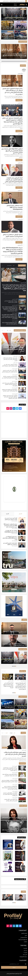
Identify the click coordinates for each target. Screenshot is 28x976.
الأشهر (20, 513)
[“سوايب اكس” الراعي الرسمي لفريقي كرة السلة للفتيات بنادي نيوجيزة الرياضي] (22, 370)
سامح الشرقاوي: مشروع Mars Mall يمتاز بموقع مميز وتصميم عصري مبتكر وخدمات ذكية (10, 525)
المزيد (6, 732)
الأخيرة (7, 513)
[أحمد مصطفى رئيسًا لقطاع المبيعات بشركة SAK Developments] (14, 628)
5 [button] (21, 61)
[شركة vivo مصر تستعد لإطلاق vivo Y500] (7, 704)
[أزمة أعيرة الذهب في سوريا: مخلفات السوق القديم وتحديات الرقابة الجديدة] (7, 677)
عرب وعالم (22, 671)
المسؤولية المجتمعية (19, 330)
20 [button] (5, 61)
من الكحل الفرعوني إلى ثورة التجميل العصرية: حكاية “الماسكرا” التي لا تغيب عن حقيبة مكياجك (10, 769)
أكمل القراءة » (19, 100)
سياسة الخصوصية (23, 956)
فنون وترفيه (23, 805)
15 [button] (10, 61)
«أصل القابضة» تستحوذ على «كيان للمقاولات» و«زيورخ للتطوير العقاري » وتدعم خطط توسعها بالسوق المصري (14, 19)
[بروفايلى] (19, 4)
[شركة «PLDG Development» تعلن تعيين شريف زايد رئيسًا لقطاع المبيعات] (14, 641)
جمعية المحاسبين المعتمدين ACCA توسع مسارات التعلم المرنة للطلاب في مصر (9, 378)
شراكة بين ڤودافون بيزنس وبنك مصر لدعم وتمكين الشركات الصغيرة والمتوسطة (9, 384)
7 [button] (19, 61)
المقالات (25, 941)
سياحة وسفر (22, 265)
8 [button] (18, 61)
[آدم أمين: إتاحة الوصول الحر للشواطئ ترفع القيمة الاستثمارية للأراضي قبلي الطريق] (20, 897)
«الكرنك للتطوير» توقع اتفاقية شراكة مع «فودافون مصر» (7, 727)
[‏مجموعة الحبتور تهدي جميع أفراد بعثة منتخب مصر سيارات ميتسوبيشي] (22, 774)
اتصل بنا (25, 952)
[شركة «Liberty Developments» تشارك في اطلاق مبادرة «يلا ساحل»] (22, 322)
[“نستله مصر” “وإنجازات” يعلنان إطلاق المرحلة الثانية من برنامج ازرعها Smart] (7, 714)
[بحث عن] (26, 5)
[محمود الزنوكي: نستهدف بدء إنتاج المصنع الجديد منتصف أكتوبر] (7, 25)
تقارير (26, 935)
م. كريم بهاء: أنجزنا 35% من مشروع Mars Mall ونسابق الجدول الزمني (10, 538)
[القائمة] (1, 5)
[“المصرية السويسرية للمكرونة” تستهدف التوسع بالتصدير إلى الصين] (20, 34)
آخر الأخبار (23, 65)
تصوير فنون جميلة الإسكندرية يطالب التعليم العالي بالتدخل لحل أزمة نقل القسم (10, 359)
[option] (14, 23)
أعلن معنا (25, 954)
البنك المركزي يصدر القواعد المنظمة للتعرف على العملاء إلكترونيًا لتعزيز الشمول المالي (13, 179)
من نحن (25, 950)
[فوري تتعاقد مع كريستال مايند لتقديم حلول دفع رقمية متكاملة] (20, 714)
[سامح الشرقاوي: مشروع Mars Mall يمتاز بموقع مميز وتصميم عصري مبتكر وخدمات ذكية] (22, 525)
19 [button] (6, 61)
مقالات (23, 891)
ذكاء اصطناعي (22, 696)
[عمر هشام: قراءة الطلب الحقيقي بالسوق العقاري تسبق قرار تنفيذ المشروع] (7, 897)
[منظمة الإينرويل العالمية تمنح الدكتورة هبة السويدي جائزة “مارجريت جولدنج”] (22, 389)
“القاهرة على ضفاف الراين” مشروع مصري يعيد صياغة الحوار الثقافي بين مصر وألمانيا (10, 794)
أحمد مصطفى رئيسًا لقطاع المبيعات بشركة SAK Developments (13, 1)
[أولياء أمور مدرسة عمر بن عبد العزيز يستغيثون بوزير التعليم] (22, 519)
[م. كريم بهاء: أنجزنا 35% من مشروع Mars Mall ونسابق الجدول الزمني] (22, 538)
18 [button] (7, 61)
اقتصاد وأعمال (23, 9)
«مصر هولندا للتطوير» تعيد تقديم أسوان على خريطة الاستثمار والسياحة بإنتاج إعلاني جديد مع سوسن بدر (14, 55)
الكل (13, 265)
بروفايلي (24, 619)
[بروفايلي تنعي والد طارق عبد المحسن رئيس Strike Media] (22, 532)
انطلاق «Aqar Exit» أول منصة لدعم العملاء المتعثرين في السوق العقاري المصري (12, 150)
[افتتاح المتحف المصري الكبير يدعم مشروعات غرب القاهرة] (22, 544)
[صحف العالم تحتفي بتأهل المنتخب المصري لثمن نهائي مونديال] (22, 799)
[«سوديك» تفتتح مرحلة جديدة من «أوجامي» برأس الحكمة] (22, 301)
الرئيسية (25, 948)
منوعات (23, 733)
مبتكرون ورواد (22, 649)
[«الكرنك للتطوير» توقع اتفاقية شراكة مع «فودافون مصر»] (7, 724)
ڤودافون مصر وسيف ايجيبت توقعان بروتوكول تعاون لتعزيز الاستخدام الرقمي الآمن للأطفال (10, 397)
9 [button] (17, 61)
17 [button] (8, 61)
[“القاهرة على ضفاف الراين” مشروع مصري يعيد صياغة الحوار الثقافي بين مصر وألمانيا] (22, 793)
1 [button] (15, 666)
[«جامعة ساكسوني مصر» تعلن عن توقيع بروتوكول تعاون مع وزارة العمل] (22, 364)
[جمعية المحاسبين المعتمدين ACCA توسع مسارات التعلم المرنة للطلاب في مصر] (22, 376)
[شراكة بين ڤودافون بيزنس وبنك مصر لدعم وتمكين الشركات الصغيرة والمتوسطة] (22, 383)
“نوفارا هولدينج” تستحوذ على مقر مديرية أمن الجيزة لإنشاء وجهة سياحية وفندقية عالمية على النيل (9, 788)
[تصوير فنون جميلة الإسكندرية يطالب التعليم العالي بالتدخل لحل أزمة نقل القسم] (22, 358)
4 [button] (22, 61)
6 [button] (20, 61)
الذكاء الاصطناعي (23, 937)
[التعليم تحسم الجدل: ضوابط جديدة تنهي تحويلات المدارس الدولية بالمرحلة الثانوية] (22, 780)
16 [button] (9, 61)
